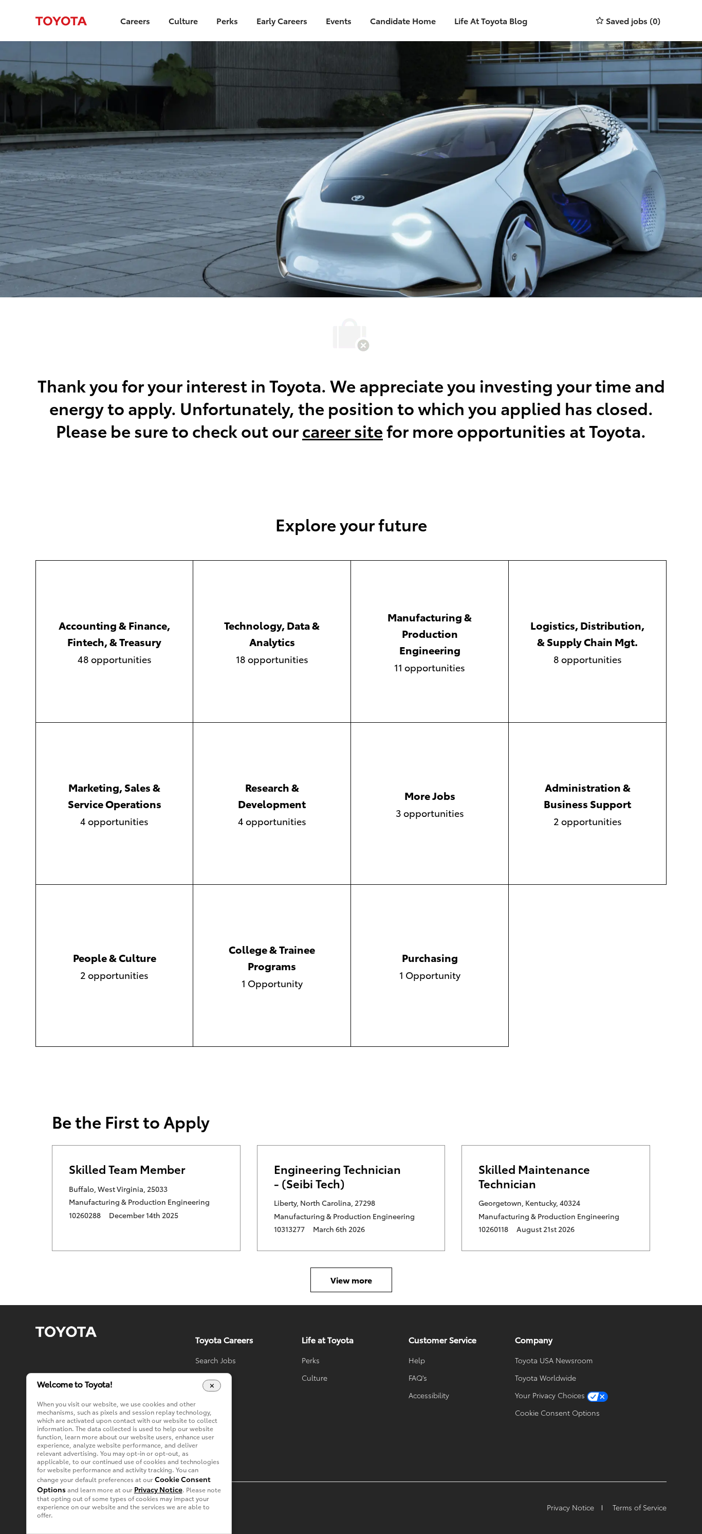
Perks (227, 20)
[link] (66, 1332)
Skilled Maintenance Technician (534, 1176)
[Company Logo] (61, 20)
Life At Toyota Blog (490, 20)
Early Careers (281, 20)
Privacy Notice (158, 1489)
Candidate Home (403, 20)
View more (351, 1280)
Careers (135, 20)
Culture (183, 20)
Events (339, 20)
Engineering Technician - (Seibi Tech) (337, 1176)
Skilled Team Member (127, 1169)
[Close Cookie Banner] (211, 1385)
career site (342, 430)
